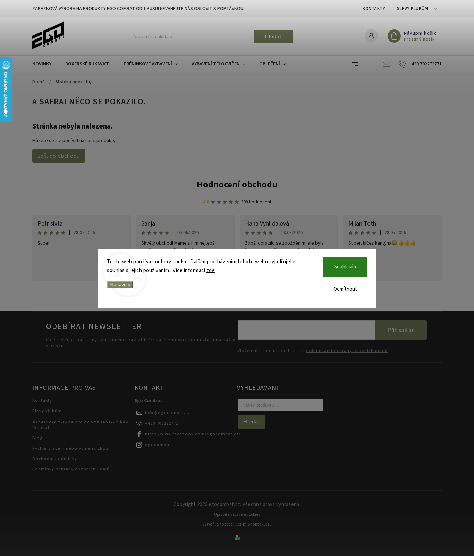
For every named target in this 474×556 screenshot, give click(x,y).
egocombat (158, 445)
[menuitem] (45, 64)
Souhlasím (345, 267)
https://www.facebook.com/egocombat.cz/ (192, 434)
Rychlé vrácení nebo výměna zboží (71, 448)
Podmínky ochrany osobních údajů (71, 469)
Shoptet (224, 524)
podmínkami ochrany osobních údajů (346, 351)
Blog (37, 438)
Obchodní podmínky (54, 459)
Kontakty (374, 9)
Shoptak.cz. (259, 524)
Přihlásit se (401, 330)
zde (210, 270)
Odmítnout (345, 289)
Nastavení (120, 284)
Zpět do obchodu (58, 156)
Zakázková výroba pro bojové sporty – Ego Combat (80, 424)
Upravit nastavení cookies (237, 515)
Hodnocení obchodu (237, 184)
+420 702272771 (161, 423)
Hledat (273, 36)
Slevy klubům (412, 9)
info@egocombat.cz (167, 412)
